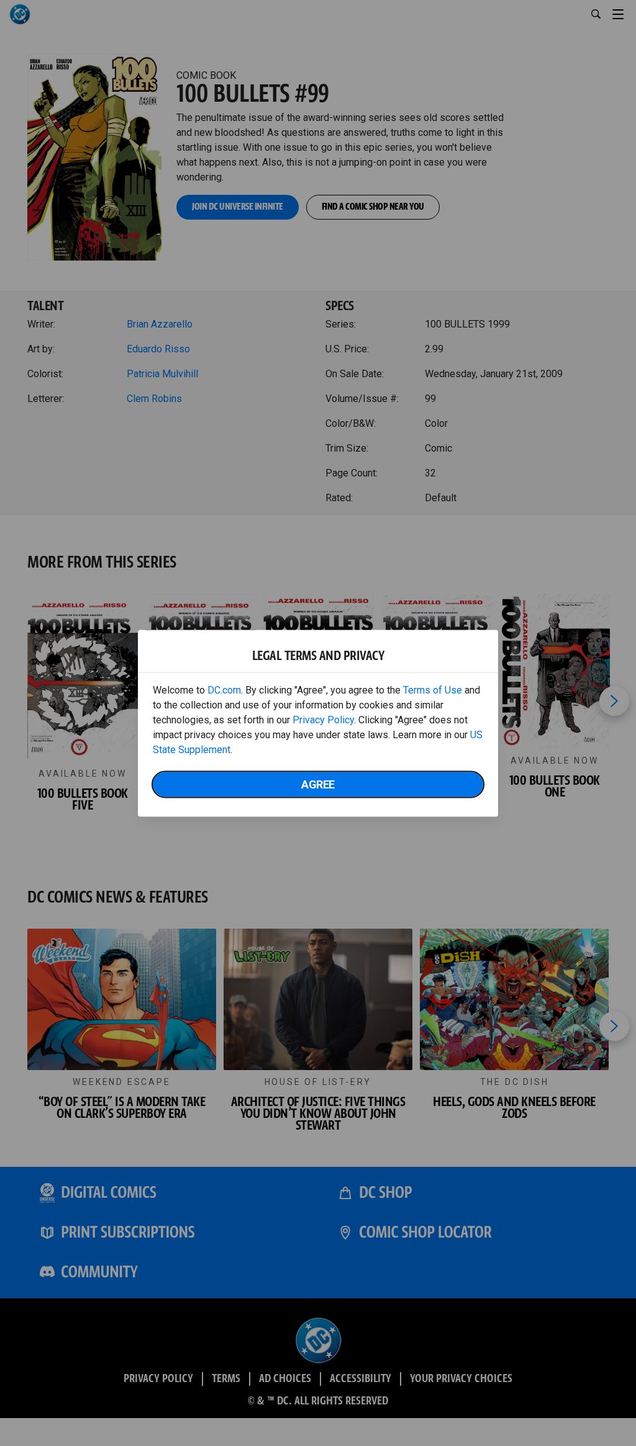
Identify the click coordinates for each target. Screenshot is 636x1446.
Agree (318, 783)
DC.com (224, 689)
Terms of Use (432, 689)
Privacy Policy (323, 719)
